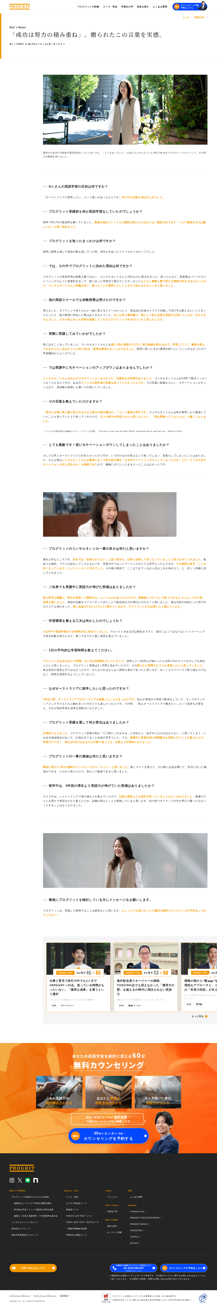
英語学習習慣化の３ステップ (25, 1235)
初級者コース (72, 1210)
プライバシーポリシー (20, 1296)
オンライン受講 (114, 1232)
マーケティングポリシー (45, 1296)
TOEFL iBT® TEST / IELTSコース (82, 1222)
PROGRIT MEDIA (139, 1224)
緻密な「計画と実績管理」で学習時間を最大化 (36, 1216)
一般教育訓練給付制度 (76, 1229)
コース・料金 (72, 1197)
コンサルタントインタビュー (25, 1222)
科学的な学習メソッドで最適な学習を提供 (34, 1210)
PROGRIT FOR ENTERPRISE (145, 1218)
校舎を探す (112, 1226)
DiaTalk (134, 1243)
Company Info (137, 1211)
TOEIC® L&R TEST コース (79, 1216)
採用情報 (64, 1296)
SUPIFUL (134, 1237)
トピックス (112, 1197)
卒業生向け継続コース (76, 1235)
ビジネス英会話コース (76, 1203)
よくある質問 (136, 1197)
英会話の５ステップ (20, 1229)
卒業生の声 (112, 1211)
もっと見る (198, 1016)
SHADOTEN (136, 1230)
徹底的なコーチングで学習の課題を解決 (32, 1203)
